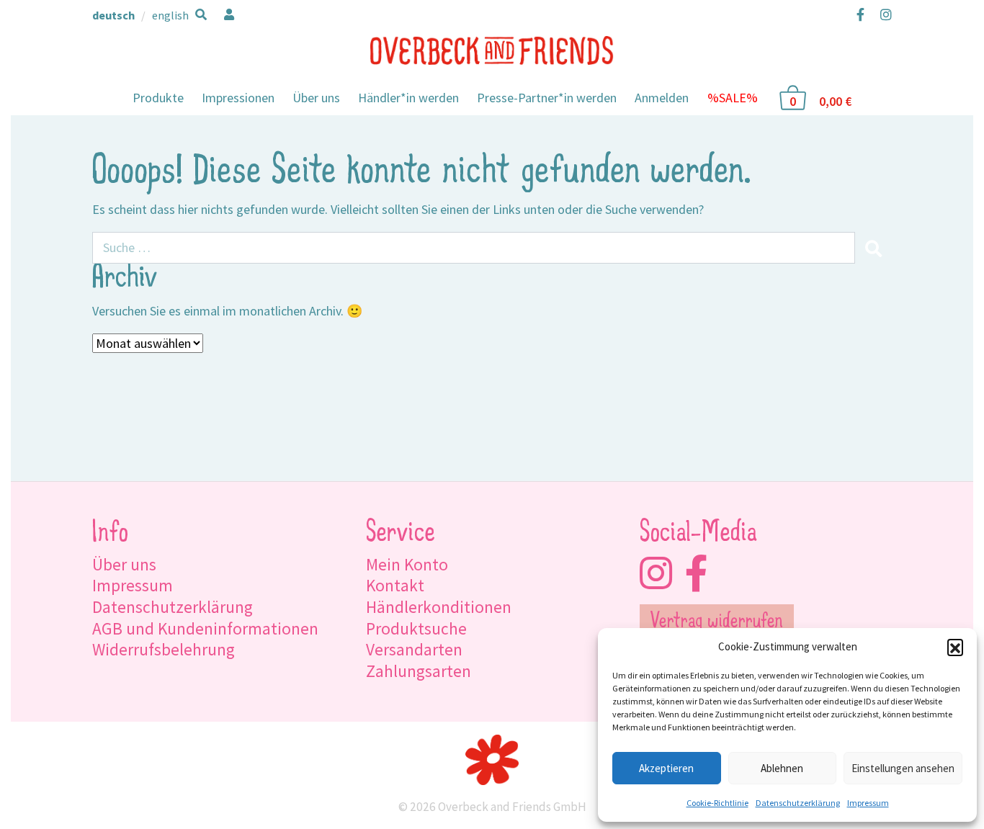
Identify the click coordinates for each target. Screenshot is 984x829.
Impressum (868, 802)
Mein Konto (407, 564)
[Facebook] (860, 14)
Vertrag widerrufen (716, 622)
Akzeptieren (666, 768)
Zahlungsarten (418, 670)
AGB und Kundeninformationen (205, 628)
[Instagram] (883, 14)
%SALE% (732, 97)
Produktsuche (416, 628)
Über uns (316, 97)
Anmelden (662, 97)
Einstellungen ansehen (902, 768)
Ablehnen (782, 768)
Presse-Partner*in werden (547, 97)
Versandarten (414, 649)
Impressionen (238, 97)
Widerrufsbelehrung (163, 649)
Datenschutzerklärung (798, 802)
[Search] (873, 248)
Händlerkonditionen (438, 606)
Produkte (158, 97)
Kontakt (395, 585)
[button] (955, 647)
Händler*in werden (408, 97)
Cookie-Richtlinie (717, 802)
